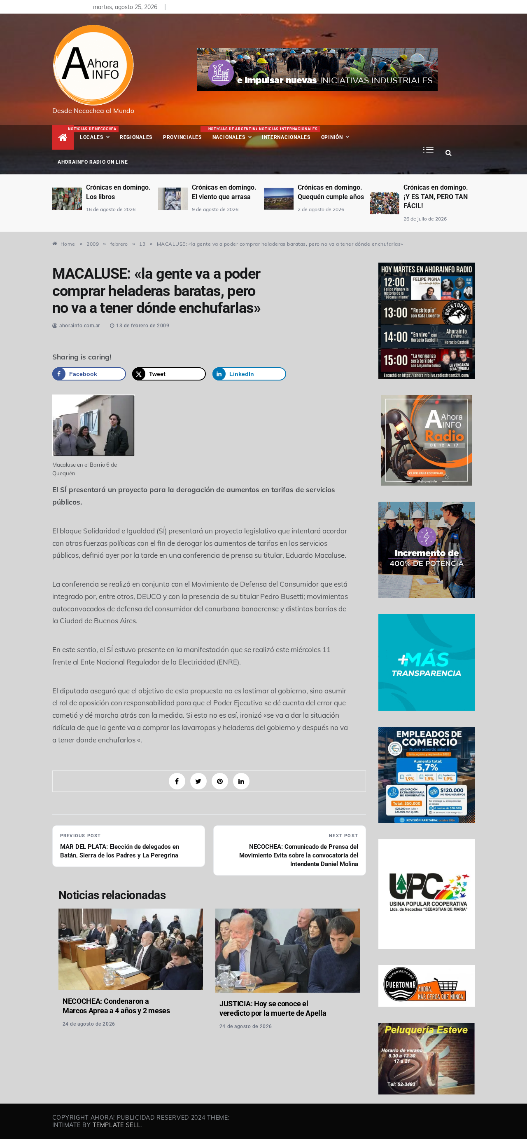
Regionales (136, 137)
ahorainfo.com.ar (79, 326)
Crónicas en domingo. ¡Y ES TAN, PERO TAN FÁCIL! (435, 196)
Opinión (332, 137)
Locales (97, 133)
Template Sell (116, 1125)
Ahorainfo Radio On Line (93, 162)
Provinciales (182, 137)
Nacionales (232, 133)
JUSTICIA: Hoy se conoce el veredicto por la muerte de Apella (272, 1008)
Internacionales (287, 133)
